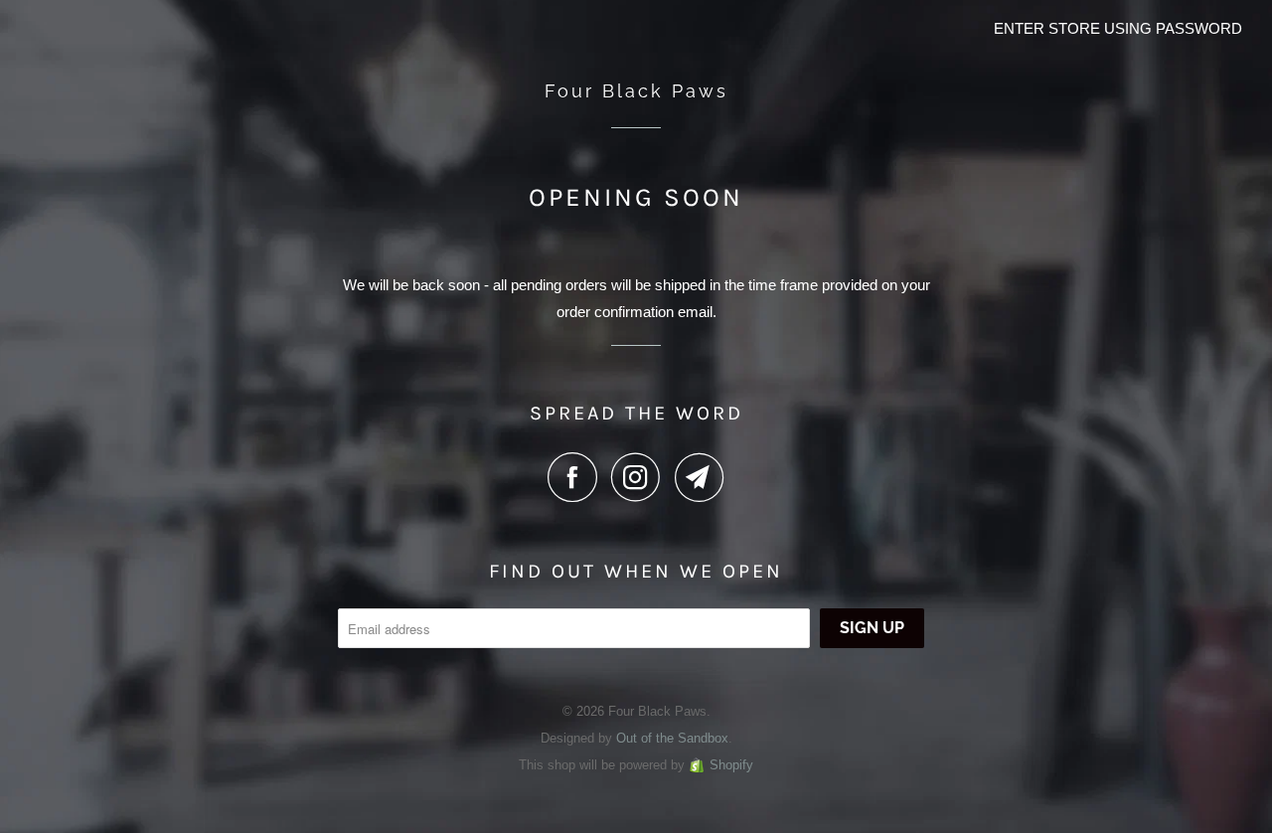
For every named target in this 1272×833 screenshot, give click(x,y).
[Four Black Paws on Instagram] (641, 477)
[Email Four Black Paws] (699, 477)
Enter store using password (1118, 28)
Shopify (731, 764)
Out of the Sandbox (672, 738)
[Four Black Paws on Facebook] (577, 477)
